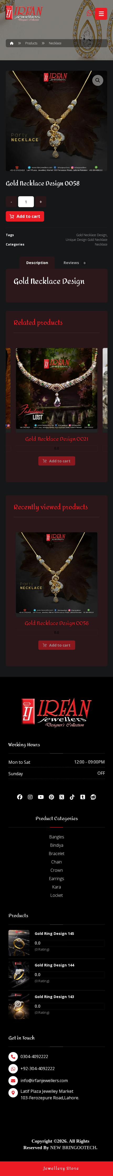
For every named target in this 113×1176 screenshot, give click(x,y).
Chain (56, 862)
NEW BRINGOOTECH (73, 1147)
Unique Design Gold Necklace (86, 239)
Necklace (101, 244)
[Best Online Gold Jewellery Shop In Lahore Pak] (24, 13)
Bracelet (56, 853)
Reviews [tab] (74, 262)
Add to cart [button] (59, 460)
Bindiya (56, 845)
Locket (56, 895)
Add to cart (28, 216)
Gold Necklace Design (91, 235)
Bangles (56, 837)
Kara (56, 887)
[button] (97, 80)
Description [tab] (37, 262)
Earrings (56, 878)
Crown (56, 870)
